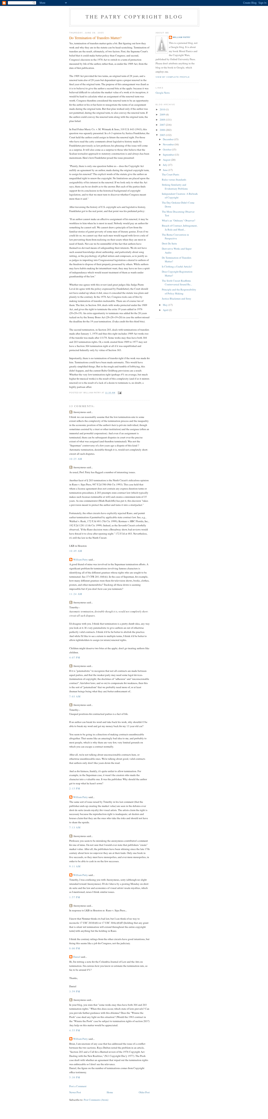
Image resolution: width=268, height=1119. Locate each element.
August (167, 159)
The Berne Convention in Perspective (175, 236)
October (167, 149)
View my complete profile (173, 77)
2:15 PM (74, 788)
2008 (163, 119)
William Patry (80, 559)
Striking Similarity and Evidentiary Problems (175, 186)
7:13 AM (75, 827)
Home (110, 1092)
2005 (163, 135)
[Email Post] (119, 393)
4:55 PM (74, 1030)
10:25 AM (75, 459)
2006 (163, 130)
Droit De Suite (169, 243)
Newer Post (75, 1092)
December (168, 139)
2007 (163, 124)
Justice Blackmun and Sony (176, 298)
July (165, 165)
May (165, 305)
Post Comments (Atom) (96, 1099)
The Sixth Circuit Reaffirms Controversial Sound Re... (177, 282)
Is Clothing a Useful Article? (177, 266)
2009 (163, 114)
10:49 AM (75, 551)
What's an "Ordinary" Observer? (178, 220)
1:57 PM (74, 897)
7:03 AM (75, 696)
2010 (163, 109)
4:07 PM (74, 657)
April (166, 310)
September (169, 154)
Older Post (144, 1092)
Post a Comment (78, 1086)
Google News (163, 92)
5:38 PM (74, 1077)
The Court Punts (170, 174)
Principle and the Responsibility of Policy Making (179, 291)
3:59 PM (74, 991)
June (165, 170)
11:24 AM (75, 594)
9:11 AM (75, 866)
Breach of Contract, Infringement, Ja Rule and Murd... (179, 227)
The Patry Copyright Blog (134, 16)
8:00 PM (74, 948)
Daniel (76, 957)
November (168, 144)
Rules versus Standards (174, 179)
